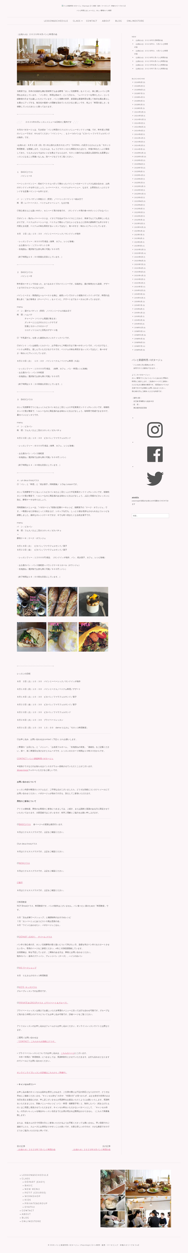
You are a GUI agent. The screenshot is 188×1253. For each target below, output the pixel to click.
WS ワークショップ (27, 968)
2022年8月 (138, 201)
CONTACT (91, 21)
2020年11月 (138, 253)
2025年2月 (138, 105)
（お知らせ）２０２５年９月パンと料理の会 (91, 1149)
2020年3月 (138, 279)
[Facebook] (155, 454)
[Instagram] (155, 430)
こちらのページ (67, 1053)
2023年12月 (138, 153)
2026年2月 (138, 86)
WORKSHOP (32, 1196)
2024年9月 (138, 123)
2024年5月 (138, 134)
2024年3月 (138, 142)
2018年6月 (138, 350)
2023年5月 (138, 171)
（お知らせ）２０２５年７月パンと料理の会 (36, 1149)
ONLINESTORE (135, 21)
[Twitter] (155, 478)
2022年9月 (138, 197)
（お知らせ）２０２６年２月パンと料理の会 (151, 57)
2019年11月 (138, 294)
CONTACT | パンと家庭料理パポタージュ (35, 758)
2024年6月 (138, 131)
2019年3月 (138, 316)
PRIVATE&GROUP (36, 1203)
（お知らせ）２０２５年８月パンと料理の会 (151, 65)
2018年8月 (138, 342)
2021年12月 (138, 223)
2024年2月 (138, 145)
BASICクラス (25, 824)
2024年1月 (138, 149)
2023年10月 (139, 157)
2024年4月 (138, 138)
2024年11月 (138, 116)
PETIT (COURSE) (35, 1192)
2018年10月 (138, 335)
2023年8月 (138, 164)
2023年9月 (138, 160)
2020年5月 (138, 272)
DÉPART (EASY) (35, 1182)
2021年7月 (138, 235)
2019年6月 (138, 309)
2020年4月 (138, 275)
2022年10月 (139, 194)
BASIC (29, 1185)
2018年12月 (138, 327)
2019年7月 (138, 305)
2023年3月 (138, 179)
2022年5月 (138, 209)
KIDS (28, 1200)
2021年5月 (138, 238)
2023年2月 (138, 183)
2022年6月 (138, 205)
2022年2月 (138, 216)
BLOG (118, 21)
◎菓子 (20, 882)
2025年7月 (138, 93)
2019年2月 (138, 320)
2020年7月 (138, 264)
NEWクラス (24, 863)
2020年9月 (138, 257)
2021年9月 (138, 231)
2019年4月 (138, 313)
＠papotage (22, 770)
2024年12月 (138, 112)
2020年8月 (138, 261)
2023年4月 (138, 175)
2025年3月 (138, 101)
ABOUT (106, 21)
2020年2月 (138, 283)
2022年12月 (138, 186)
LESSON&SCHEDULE (56, 21)
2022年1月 (138, 220)
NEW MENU (32, 1189)
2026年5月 (138, 82)
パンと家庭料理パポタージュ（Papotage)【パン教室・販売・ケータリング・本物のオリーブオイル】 (97, 1245)
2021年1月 (138, 246)
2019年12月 (138, 290)
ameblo (135, 497)
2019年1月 (138, 324)
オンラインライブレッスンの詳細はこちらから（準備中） (42, 1072)
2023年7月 (138, 168)
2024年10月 (139, 119)
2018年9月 (138, 339)
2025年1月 (138, 108)
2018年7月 (138, 346)
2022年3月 (138, 212)
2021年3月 (138, 242)
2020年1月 (138, 287)
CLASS (76, 21)
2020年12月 (139, 249)
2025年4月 (138, 97)
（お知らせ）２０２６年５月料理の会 (148, 40)
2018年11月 (138, 331)
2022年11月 (138, 190)
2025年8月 (138, 90)
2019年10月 (138, 298)
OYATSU (30, 1207)
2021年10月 (138, 227)
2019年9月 (138, 301)
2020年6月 (138, 268)
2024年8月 (138, 127)
